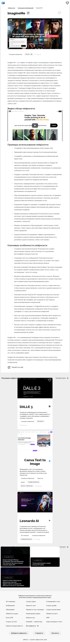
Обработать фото (52, 613)
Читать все (62, 547)
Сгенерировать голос (53, 601)
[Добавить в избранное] (59, 13)
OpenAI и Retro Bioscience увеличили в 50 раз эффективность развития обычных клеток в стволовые (13, 583)
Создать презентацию (53, 609)
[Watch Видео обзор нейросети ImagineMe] (35, 125)
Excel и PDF (9, 617)
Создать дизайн (51, 605)
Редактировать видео (33, 613)
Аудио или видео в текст (54, 621)
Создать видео (31, 601)
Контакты (55, 633)
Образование (10, 609)
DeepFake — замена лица (34, 621)
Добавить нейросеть (19, 633)
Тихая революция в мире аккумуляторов (41, 564)
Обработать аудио (12, 613)
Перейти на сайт (17, 367)
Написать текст (31, 605)
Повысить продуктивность (14, 626)
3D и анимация (10, 601)
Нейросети (11, 8)
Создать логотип (11, 621)
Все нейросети (31, 626)
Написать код (30, 617)
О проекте (39, 633)
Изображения (10, 605)
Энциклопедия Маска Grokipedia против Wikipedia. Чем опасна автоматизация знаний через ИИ (13, 562)
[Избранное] (67, 3)
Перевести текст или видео (35, 609)
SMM (47, 617)
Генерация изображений (25, 8)
